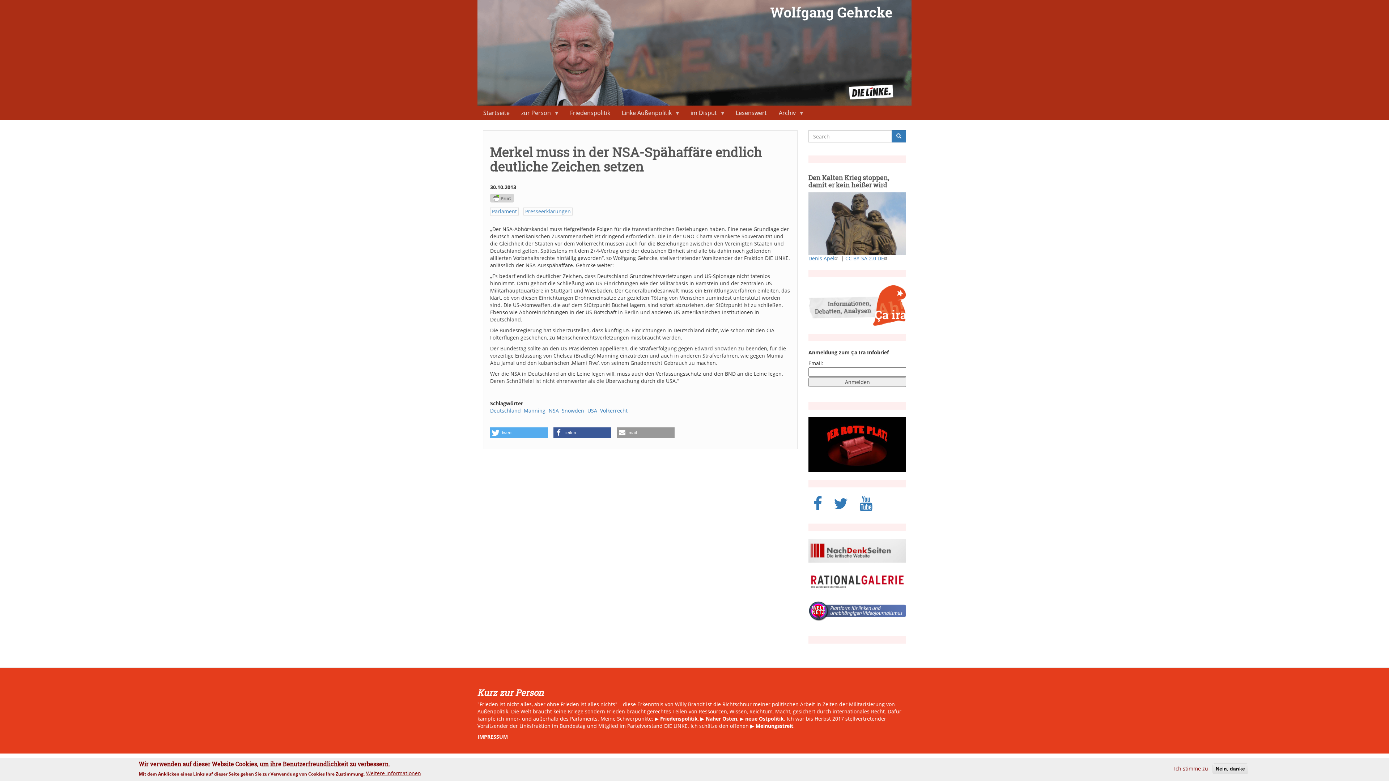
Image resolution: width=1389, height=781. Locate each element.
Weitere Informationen (393, 773)
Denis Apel (821, 258)
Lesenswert (751, 113)
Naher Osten (721, 718)
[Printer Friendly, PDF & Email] (502, 197)
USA (592, 410)
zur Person (533, 114)
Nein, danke (1230, 769)
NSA (554, 410)
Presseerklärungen (548, 211)
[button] (519, 432)
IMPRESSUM (492, 736)
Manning (534, 410)
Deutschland (505, 410)
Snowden (573, 410)
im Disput (701, 114)
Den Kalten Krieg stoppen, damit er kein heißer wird (848, 181)
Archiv (784, 114)
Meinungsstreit (774, 725)
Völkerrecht (614, 410)
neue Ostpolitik (764, 718)
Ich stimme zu (1191, 768)
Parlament (504, 211)
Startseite (496, 113)
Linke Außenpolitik (644, 114)
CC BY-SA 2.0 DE (864, 258)
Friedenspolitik (590, 113)
